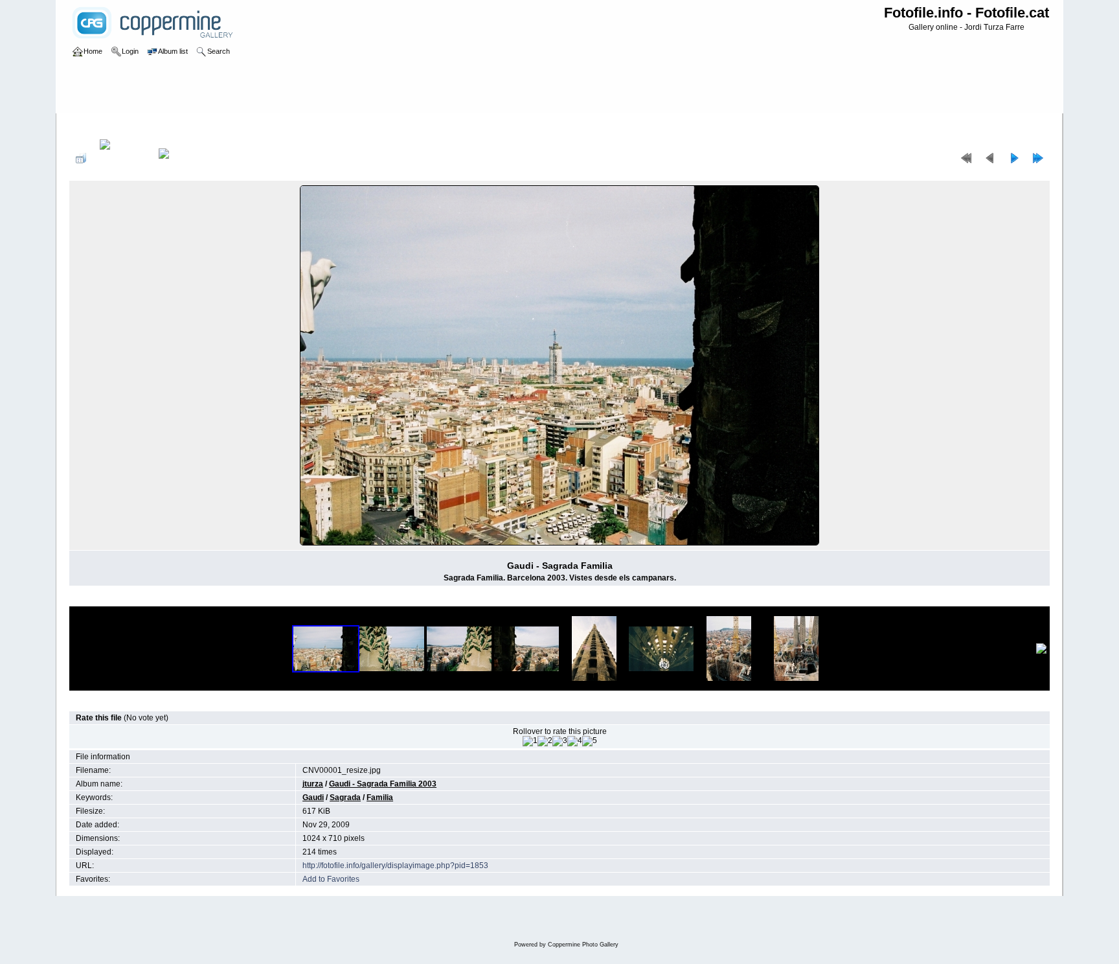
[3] (559, 741)
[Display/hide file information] (122, 158)
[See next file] (1014, 158)
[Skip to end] (1038, 158)
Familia (380, 797)
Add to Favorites (330, 879)
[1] (530, 741)
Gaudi (313, 797)
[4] (574, 741)
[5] (589, 741)
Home (93, 125)
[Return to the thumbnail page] (81, 158)
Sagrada (345, 797)
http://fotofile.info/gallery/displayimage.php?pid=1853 (395, 865)
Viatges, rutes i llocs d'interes (163, 125)
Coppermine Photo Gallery (583, 944)
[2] (544, 741)
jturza (312, 783)
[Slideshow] (177, 158)
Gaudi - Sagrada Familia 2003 (275, 125)
